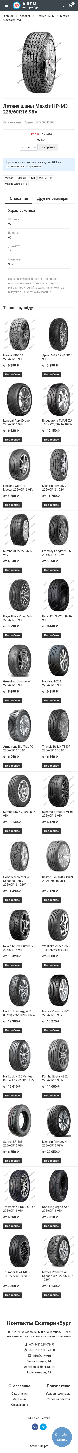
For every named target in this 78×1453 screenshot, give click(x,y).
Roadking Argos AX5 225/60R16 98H (55, 1208)
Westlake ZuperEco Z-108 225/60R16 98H (57, 948)
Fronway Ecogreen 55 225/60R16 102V (56, 553)
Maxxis (64, 16)
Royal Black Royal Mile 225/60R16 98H (17, 618)
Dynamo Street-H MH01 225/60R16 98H (57, 813)
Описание (19, 198)
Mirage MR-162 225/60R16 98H (13, 357)
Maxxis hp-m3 (12, 20)
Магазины (19, 1399)
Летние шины (45, 16)
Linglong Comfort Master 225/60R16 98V (18, 487)
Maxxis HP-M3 (26, 177)
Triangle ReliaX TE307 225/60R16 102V (56, 748)
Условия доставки (58, 1393)
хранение (35, 166)
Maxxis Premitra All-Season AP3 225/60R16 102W (57, 1275)
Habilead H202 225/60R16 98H (52, 683)
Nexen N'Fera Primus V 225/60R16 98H (18, 948)
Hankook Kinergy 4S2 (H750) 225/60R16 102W (19, 1013)
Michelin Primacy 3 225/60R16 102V (54, 487)
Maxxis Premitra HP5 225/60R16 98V (55, 1013)
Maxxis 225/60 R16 (16, 183)
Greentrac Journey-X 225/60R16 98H (17, 683)
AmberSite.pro (39, 1446)
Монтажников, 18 (39, 1372)
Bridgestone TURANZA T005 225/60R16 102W (57, 422)
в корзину (48, 147)
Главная (8, 16)
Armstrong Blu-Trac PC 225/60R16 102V (18, 748)
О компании (19, 1393)
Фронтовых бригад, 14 (39, 1367)
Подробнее (12, 374)
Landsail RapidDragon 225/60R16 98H (17, 422)
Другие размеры (52, 198)
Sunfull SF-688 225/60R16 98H (13, 1143)
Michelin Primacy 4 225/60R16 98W (54, 1143)
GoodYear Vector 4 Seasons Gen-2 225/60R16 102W (16, 880)
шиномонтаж (16, 166)
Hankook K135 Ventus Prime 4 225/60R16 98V (18, 1078)
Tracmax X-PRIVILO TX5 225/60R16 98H (19, 1208)
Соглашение (19, 1405)
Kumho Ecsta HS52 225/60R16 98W (55, 1078)
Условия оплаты (58, 1399)
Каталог (25, 16)
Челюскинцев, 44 (39, 1361)
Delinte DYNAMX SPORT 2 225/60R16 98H (57, 879)
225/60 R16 (45, 177)
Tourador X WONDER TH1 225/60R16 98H (16, 1274)
